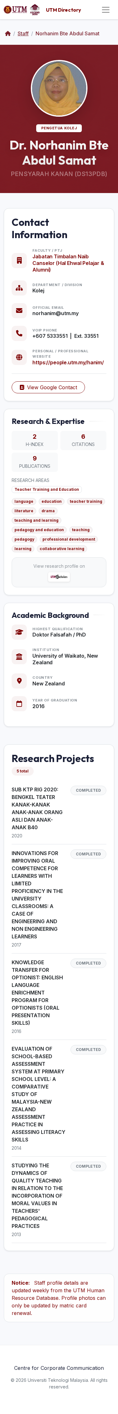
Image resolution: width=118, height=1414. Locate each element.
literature (23, 510)
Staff (23, 33)
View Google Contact (52, 387)
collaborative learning (62, 548)
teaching (81, 529)
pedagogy (24, 539)
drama (48, 510)
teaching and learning (36, 520)
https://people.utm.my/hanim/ (68, 362)
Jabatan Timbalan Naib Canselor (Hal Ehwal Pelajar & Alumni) (68, 263)
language (23, 501)
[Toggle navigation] (105, 10)
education (52, 501)
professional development (68, 539)
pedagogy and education (39, 529)
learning (22, 548)
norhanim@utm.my (55, 313)
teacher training (86, 501)
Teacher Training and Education (46, 489)
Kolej (38, 290)
